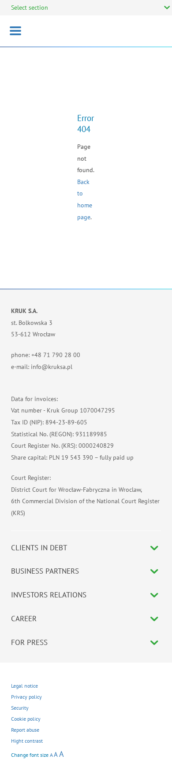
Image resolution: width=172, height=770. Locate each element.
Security (20, 707)
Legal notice (24, 685)
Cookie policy (26, 718)
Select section (29, 7)
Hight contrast (27, 740)
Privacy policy (26, 696)
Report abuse (25, 729)
